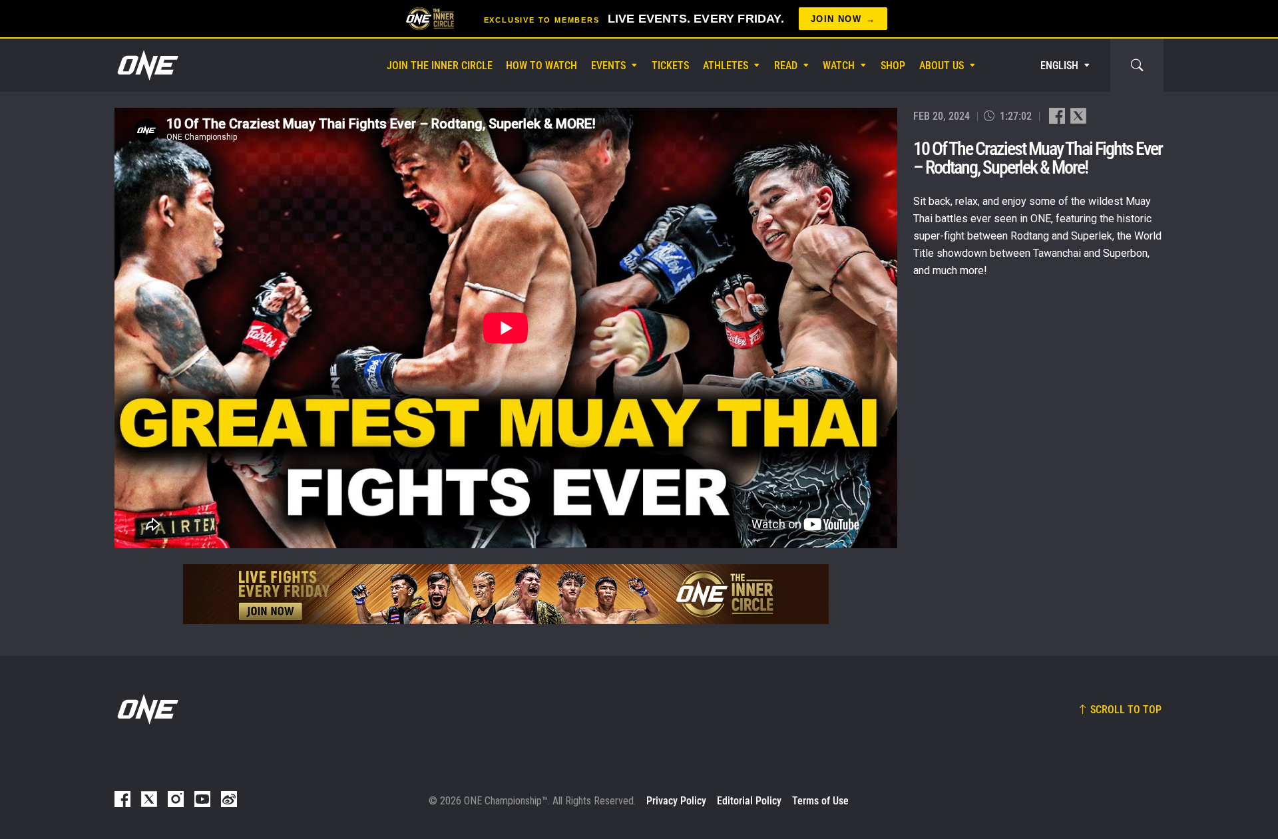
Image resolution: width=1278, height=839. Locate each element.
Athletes (725, 65)
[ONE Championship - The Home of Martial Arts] (146, 65)
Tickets (670, 65)
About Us (941, 65)
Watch (839, 65)
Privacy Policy (676, 800)
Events (608, 65)
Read (785, 65)
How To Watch (541, 65)
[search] (1137, 65)
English (1059, 65)
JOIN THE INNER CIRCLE (440, 65)
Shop (893, 65)
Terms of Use (820, 800)
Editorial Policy (749, 800)
